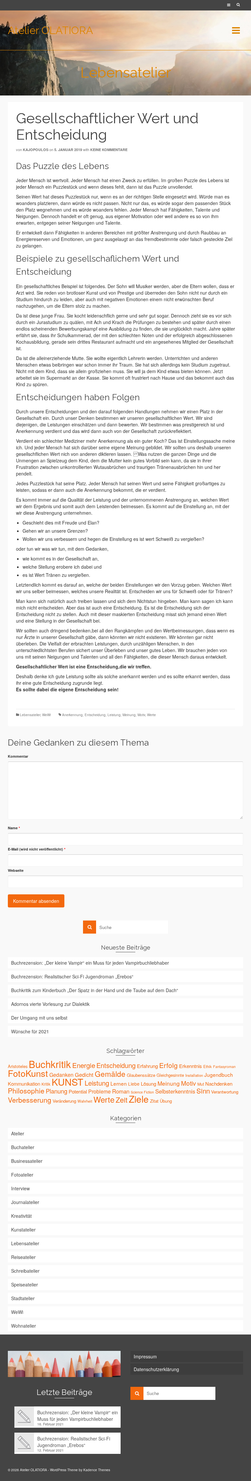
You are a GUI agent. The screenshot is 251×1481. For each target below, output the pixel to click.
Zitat (154, 1101)
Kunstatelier (23, 1229)
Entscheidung (95, 715)
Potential (78, 1091)
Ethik (207, 1066)
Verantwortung (224, 1092)
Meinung (129, 715)
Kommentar (18, 756)
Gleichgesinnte (170, 1075)
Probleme (99, 1091)
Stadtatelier (23, 1298)
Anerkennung (72, 715)
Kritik (46, 1084)
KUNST (67, 1081)
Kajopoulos (35, 149)
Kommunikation (24, 1083)
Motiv (141, 715)
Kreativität (21, 1216)
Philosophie (26, 1090)
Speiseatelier (24, 1284)
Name (14, 827)
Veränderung (64, 1101)
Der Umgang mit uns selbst (39, 1017)
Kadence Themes (96, 1470)
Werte (151, 715)
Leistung (114, 715)
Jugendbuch (218, 1074)
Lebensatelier (30, 715)
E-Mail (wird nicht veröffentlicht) (36, 849)
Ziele (139, 1098)
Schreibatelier (25, 1270)
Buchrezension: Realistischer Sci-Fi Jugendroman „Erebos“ (72, 976)
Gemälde (110, 1073)
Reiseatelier (23, 1257)
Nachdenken (218, 1083)
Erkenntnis (190, 1065)
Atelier (17, 1133)
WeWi (46, 715)
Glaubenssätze (141, 1075)
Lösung (148, 1083)
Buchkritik (50, 1064)
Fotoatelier (22, 1174)
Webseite (16, 870)
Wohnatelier (23, 1325)
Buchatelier (22, 1147)
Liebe (134, 1083)
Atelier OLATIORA (50, 30)
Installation (194, 1075)
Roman (120, 1091)
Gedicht (84, 1074)
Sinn (203, 1090)
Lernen (118, 1083)
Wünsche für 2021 (30, 1031)
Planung (56, 1091)
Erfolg (168, 1065)
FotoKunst (28, 1073)
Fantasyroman (224, 1066)
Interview (20, 1188)
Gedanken (61, 1074)
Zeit (121, 1099)
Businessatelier (26, 1161)
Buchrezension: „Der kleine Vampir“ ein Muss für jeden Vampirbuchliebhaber (90, 962)
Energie (83, 1065)
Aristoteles (17, 1066)
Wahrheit (84, 1101)
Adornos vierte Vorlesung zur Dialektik (50, 1004)
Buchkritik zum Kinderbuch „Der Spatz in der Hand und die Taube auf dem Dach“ (94, 990)
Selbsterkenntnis (175, 1091)
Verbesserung (29, 1100)
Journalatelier (25, 1202)
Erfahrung (147, 1065)
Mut (200, 1084)
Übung (166, 1101)
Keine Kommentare (108, 149)
